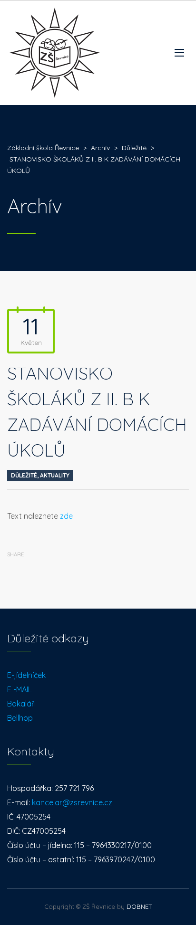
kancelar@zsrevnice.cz (72, 802)
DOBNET (139, 906)
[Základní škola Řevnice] (55, 52)
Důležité (24, 475)
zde (66, 516)
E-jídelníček (26, 675)
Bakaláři (21, 703)
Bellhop (20, 718)
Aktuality (54, 475)
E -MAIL (19, 689)
